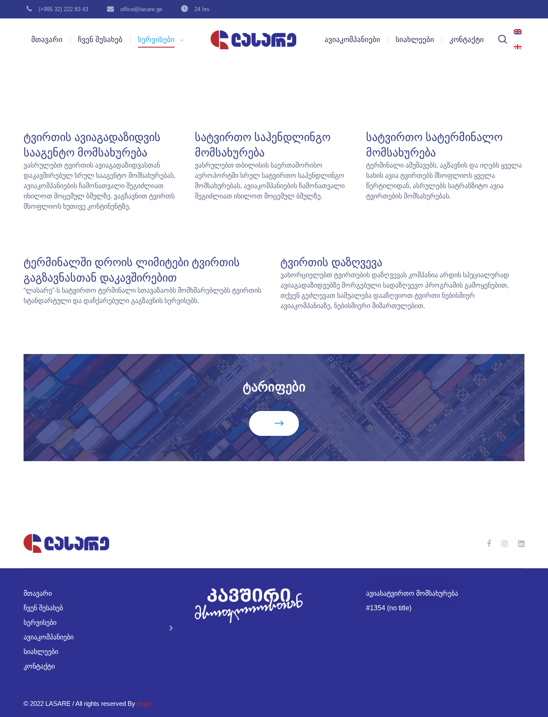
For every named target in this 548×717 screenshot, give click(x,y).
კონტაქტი (467, 40)
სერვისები (156, 40)
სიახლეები (415, 40)
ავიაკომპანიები (352, 40)
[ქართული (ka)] (517, 47)
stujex (145, 703)
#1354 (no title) (388, 608)
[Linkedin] (521, 543)
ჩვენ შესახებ (100, 40)
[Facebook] (489, 543)
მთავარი (47, 40)
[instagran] (504, 543)
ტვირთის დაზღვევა (331, 262)
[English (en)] (517, 32)
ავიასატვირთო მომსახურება (412, 593)
